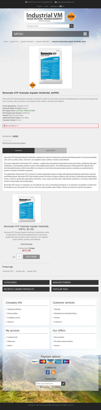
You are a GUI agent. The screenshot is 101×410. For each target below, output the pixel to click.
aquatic (29, 271)
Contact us (58, 322)
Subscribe (45, 387)
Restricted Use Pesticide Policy (65, 313)
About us (10, 322)
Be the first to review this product (14, 143)
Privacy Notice (12, 313)
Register (39, 6)
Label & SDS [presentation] (50, 150)
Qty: (14, 257)
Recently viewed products (63, 341)
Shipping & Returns (14, 309)
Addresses (11, 341)
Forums (57, 318)
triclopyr (19, 271)
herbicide (6, 271)
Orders (9, 346)
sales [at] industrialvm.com (65, 2)
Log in (46, 6)
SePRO (15, 136)
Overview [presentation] (18, 150)
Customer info (12, 337)
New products (59, 337)
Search (56, 346)
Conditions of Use (13, 318)
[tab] (18, 150)
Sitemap (57, 309)
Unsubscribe (56, 387)
